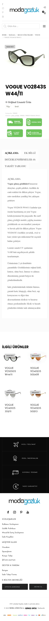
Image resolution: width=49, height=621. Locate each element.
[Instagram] (4, 8)
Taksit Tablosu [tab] (15, 166)
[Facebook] (4, 4)
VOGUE (15, 113)
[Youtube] (4, 16)
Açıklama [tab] (12, 153)
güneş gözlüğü (15, 115)
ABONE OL (38, 587)
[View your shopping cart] (44, 13)
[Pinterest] (4, 12)
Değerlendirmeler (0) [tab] (20, 159)
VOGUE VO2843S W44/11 (32, 115)
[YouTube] (27, 512)
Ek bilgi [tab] (30, 153)
